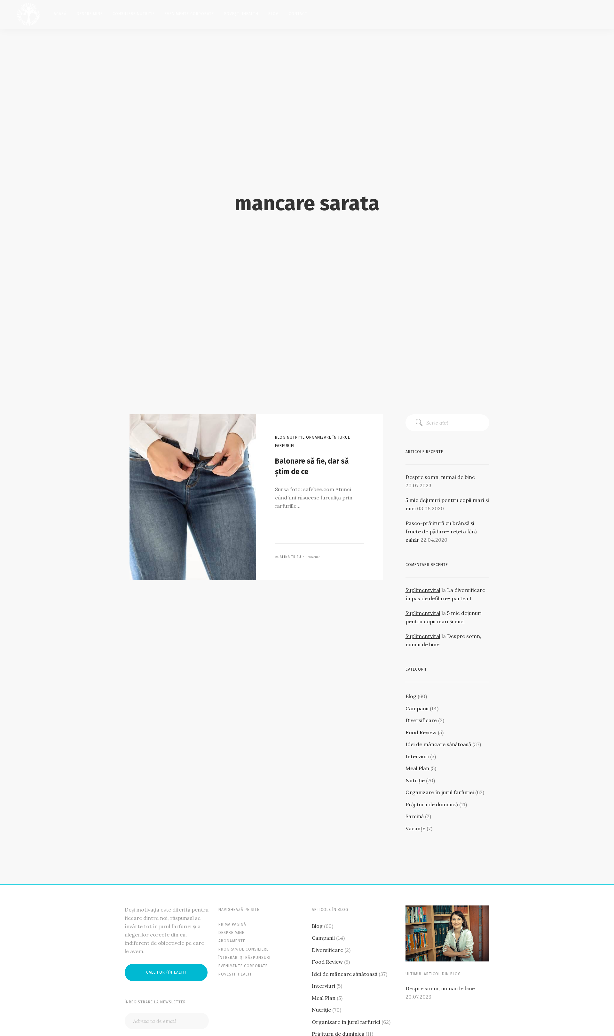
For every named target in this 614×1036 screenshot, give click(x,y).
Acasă (60, 14)
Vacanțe (415, 828)
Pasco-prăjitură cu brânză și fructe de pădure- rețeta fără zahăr (441, 531)
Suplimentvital (422, 590)
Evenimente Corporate (189, 14)
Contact (298, 14)
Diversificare (421, 720)
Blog (273, 14)
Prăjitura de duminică (431, 804)
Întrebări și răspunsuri (244, 957)
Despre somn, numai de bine (440, 477)
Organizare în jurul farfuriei (439, 792)
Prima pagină (232, 924)
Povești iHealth (241, 14)
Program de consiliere (243, 949)
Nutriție (415, 780)
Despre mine (90, 14)
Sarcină (414, 816)
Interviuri (417, 756)
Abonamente (231, 941)
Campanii (417, 708)
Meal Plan (417, 768)
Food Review (421, 732)
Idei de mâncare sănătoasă (438, 744)
